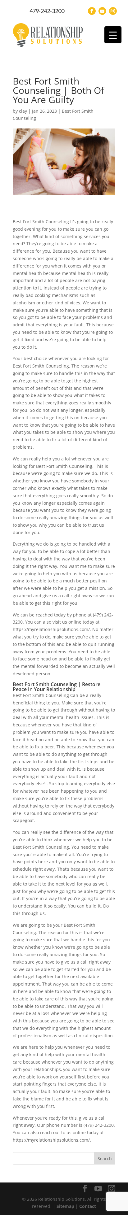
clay (23, 111)
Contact (87, 1206)
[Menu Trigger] (112, 34)
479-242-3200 (47, 10)
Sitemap (65, 1206)
